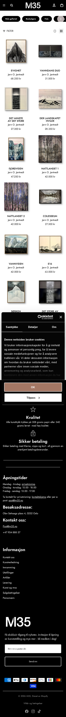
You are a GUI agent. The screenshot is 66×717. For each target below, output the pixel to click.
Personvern (8, 598)
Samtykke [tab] (12, 326)
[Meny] (4, 5)
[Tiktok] (39, 711)
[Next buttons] (60, 19)
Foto (46, 18)
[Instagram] (33, 711)
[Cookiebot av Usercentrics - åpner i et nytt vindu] (39, 317)
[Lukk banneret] (60, 317)
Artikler (6, 577)
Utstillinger (8, 572)
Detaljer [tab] (33, 326)
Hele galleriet (11, 18)
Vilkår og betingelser (33, 703)
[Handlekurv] (62, 5)
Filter (10, 31)
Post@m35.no (10, 526)
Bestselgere (31, 18)
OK (33, 387)
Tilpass (31, 397)
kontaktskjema (39, 497)
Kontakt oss (8, 557)
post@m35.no (16, 500)
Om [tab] (54, 326)
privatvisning (28, 484)
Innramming (9, 567)
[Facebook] (27, 711)
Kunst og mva (10, 587)
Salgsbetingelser (11, 593)
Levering (7, 582)
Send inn (33, 661)
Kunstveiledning (11, 562)
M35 (28, 696)
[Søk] (11, 5)
